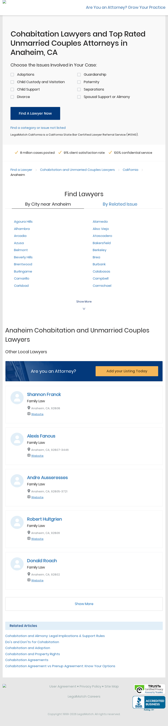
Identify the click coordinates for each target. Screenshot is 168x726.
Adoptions (25, 74)
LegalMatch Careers (84, 696)
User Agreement (62, 686)
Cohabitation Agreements (26, 660)
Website (37, 414)
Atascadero (102, 235)
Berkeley (99, 250)
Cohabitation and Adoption (27, 648)
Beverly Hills (23, 257)
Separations (94, 89)
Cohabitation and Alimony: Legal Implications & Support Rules (55, 635)
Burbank (99, 264)
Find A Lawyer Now (35, 113)
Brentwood (23, 264)
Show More (84, 603)
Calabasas (101, 271)
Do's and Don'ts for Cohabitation (32, 642)
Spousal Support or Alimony (107, 96)
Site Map (112, 686)
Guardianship (95, 74)
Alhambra (22, 228)
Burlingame (23, 271)
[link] (23, 689)
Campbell (100, 278)
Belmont (21, 250)
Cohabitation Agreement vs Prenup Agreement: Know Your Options (60, 666)
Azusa (19, 243)
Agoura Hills (23, 221)
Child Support (28, 89)
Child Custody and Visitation (41, 81)
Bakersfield (102, 243)
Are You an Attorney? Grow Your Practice (125, 7)
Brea (96, 257)
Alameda (100, 221)
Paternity (91, 81)
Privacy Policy (90, 686)
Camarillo (21, 278)
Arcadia (20, 235)
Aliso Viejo (101, 228)
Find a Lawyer (21, 169)
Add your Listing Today (127, 371)
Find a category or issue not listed (38, 127)
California (130, 169)
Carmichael (102, 285)
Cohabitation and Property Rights (32, 654)
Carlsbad (21, 285)
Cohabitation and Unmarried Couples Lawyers (77, 169)
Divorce (23, 96)
